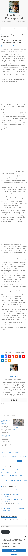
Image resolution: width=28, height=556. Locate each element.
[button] (25, 536)
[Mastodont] (12, 400)
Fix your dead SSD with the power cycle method (14, 480)
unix (21, 51)
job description (4, 51)
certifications (15, 49)
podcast (18, 51)
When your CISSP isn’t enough (10, 452)
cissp (19, 49)
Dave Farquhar (6, 46)
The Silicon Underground (14, 16)
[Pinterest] (16, 400)
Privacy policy (14, 554)
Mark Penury (5, 490)
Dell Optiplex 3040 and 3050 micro (10, 472)
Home (2, 35)
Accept (14, 550)
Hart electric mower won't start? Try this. (12, 475)
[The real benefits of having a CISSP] (7, 440)
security (7, 35)
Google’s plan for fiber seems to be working (14, 456)
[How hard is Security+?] (18, 422)
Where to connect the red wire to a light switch (13, 478)
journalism (9, 51)
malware (14, 51)
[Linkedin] (14, 400)
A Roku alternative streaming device (10, 470)
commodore (23, 49)
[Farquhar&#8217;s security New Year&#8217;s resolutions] (7, 426)
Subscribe (5, 532)
